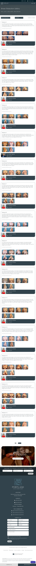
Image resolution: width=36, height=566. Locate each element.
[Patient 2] (8, 61)
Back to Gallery (32, 17)
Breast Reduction (17, 11)
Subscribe (31, 473)
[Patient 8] (8, 224)
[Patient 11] (8, 310)
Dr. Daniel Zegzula (11, 154)
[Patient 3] (8, 89)
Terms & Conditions (17, 550)
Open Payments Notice (29, 550)
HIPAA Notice (11, 550)
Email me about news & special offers (15, 536)
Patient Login (31, 1)
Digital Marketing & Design (19, 554)
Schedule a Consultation (18, 458)
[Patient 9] (8, 252)
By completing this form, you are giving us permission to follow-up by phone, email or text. (18, 538)
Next (20, 443)
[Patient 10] (8, 280)
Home (2, 11)
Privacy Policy (5, 550)
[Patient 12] (8, 338)
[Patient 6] (8, 172)
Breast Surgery (10, 11)
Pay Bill (24, 1)
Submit (9, 541)
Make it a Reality (18, 454)
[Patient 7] (8, 195)
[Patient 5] (8, 144)
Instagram (10, 44)
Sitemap (23, 550)
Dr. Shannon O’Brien (11, 42)
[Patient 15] (8, 424)
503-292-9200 (4, 561)
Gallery (5, 11)
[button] (34, 3)
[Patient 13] (8, 367)
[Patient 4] (8, 116)
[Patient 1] (8, 33)
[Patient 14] (8, 395)
